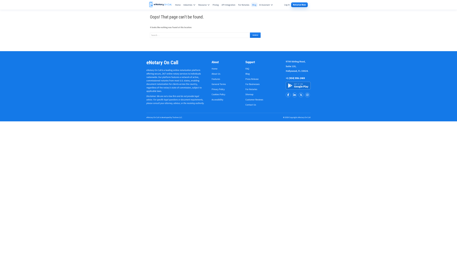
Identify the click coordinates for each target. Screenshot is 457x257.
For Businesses (252, 84)
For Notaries (251, 89)
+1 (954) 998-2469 (295, 78)
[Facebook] (288, 95)
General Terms (219, 84)
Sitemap (249, 94)
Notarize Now (299, 4)
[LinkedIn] (294, 95)
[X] (301, 95)
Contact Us (250, 104)
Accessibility (217, 99)
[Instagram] (307, 95)
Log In (287, 4)
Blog (247, 73)
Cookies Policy (218, 94)
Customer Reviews (254, 99)
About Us (216, 73)
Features (216, 79)
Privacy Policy (218, 89)
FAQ (247, 68)
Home (214, 68)
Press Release (252, 79)
